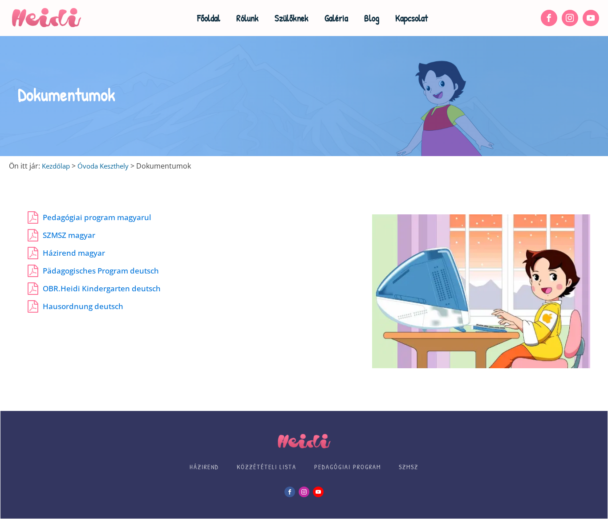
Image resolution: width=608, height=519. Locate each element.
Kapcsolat (411, 18)
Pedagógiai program (347, 467)
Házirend (204, 467)
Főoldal (208, 18)
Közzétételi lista (266, 467)
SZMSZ (408, 467)
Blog (371, 18)
